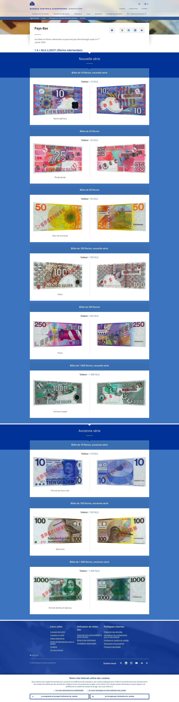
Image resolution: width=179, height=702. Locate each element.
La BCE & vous (133, 8)
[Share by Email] (142, 30)
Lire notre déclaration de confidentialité (69, 690)
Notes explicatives (57, 639)
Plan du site (35, 655)
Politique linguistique (112, 647)
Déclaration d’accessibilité (114, 644)
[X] (121, 663)
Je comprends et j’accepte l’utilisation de (59, 696)
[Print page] (112, 30)
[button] (142, 4)
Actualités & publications (114, 14)
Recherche (98, 14)
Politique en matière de (116, 640)
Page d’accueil (34, 18)
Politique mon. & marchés (40, 14)
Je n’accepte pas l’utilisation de (119, 696)
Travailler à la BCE (57, 635)
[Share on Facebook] (128, 30)
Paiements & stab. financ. (62, 14)
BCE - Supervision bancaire (135, 14)
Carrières (144, 8)
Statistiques (78, 14)
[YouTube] (136, 663)
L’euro (88, 14)
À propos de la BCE (57, 632)
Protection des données (113, 632)
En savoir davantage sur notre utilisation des (107, 690)
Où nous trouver (56, 650)
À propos (122, 8)
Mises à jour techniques (86, 640)
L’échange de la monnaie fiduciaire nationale (63, 18)
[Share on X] (122, 30)
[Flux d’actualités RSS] (147, 663)
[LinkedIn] (126, 663)
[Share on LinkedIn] (135, 30)
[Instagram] (131, 663)
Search (139, 4)
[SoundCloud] (141, 663)
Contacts (53, 647)
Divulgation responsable (86, 643)
